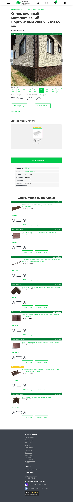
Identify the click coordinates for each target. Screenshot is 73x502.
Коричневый (30, 171)
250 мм (53, 90)
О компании (29, 437)
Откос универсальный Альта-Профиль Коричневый (40, 342)
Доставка (28, 442)
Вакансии (28, 453)
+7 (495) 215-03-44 (31, 478)
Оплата (27, 445)
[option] (36, 61)
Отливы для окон (38, 9)
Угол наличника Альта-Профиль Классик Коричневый (41, 287)
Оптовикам (29, 440)
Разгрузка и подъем (32, 469)
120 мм (30, 90)
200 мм (47, 90)
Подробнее (56, 34)
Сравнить (16, 111)
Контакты (28, 450)
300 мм (58, 90)
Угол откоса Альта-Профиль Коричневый (36, 397)
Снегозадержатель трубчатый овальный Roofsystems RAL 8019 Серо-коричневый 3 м (41, 260)
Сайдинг (28, 9)
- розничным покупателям (38, 488)
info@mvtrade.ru (31, 476)
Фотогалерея (29, 448)
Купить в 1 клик (43, 106)
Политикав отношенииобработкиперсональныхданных (30, 459)
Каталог (21, 9)
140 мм (35, 90)
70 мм (19, 90)
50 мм (13, 90)
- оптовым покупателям (37, 484)
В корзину (19, 106)
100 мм (24, 90)
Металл (28, 168)
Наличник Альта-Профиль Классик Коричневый (39, 232)
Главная (14, 9)
